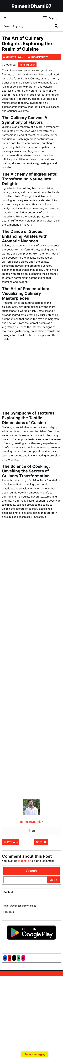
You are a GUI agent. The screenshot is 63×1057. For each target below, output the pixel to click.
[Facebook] (29, 831)
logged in (24, 860)
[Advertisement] (31, 377)
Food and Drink (27, 64)
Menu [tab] (53, 18)
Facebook (8, 911)
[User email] (33, 831)
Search (31, 871)
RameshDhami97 (31, 6)
